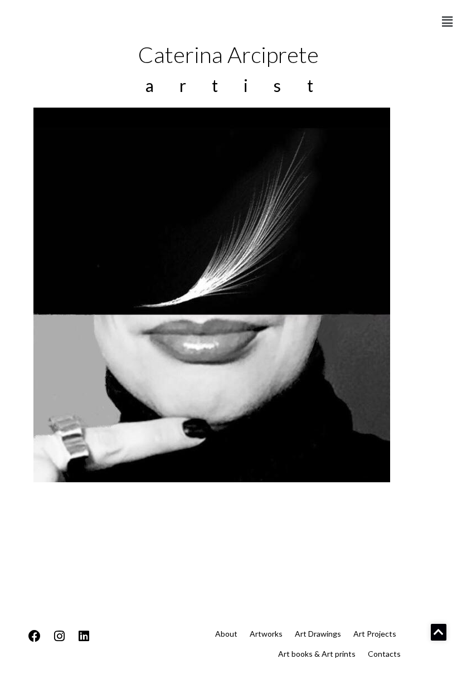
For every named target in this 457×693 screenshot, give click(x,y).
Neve (19, 681)
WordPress (108, 681)
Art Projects (374, 633)
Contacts (384, 653)
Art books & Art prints (317, 653)
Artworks (266, 633)
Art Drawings (318, 633)
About (226, 633)
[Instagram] (59, 636)
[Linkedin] (83, 636)
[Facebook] (34, 636)
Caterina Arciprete (228, 54)
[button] (447, 21)
